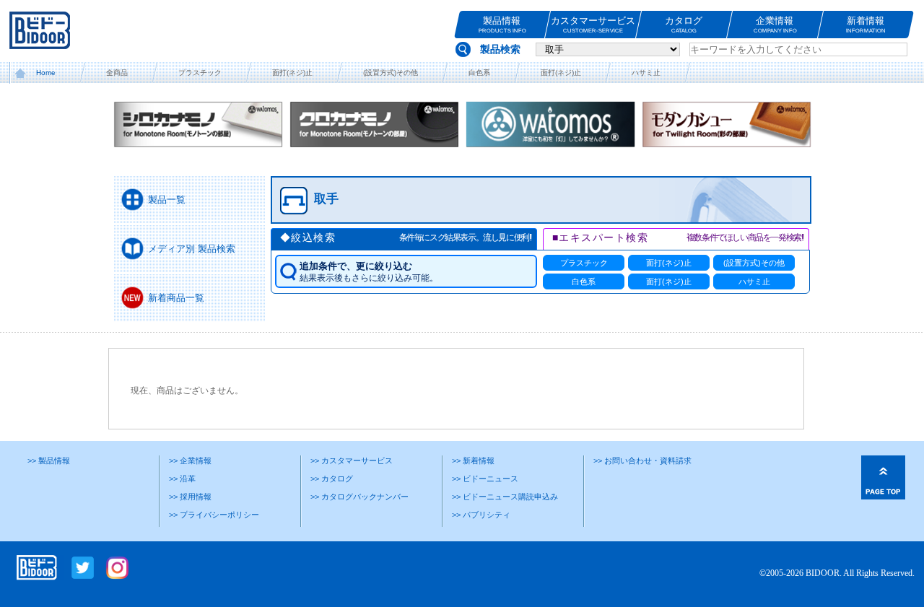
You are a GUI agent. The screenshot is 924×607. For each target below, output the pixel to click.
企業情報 (774, 24)
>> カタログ (331, 478)
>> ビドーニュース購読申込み (505, 496)
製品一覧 (167, 199)
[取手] (532, 216)
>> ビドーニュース (485, 478)
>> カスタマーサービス (351, 460)
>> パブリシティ (481, 514)
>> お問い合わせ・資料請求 (642, 460)
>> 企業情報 (190, 460)
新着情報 (866, 24)
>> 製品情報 (48, 460)
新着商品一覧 (176, 297)
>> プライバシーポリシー (214, 514)
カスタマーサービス (593, 24)
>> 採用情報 (190, 496)
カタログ (684, 24)
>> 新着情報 (473, 460)
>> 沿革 (182, 478)
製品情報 (502, 24)
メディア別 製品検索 (191, 248)
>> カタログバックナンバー (359, 496)
